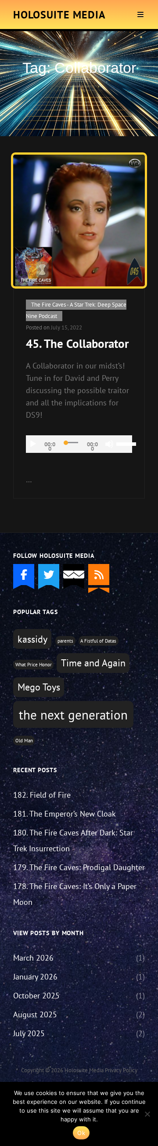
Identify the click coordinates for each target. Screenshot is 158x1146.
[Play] (33, 444)
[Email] (73, 574)
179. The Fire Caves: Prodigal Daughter (79, 867)
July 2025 (29, 1033)
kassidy (32, 639)
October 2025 (36, 996)
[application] (79, 444)
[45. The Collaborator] (79, 220)
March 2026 (33, 958)
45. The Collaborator (77, 343)
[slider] (124, 443)
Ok (81, 1132)
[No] (147, 1114)
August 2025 (35, 1014)
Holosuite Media (59, 15)
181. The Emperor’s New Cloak (64, 814)
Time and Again (93, 663)
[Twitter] (48, 574)
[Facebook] (23, 574)
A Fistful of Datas (98, 641)
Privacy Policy (121, 1070)
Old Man (24, 740)
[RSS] (98, 574)
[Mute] (109, 444)
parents (65, 641)
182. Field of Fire (42, 795)
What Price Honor (33, 665)
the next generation (73, 714)
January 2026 (35, 977)
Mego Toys (39, 687)
